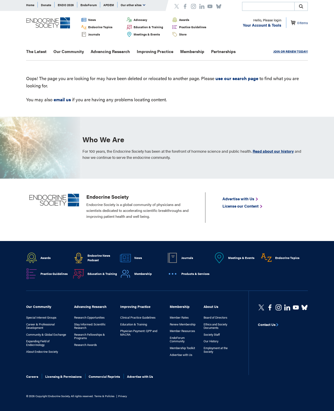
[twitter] (261, 307)
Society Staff (212, 334)
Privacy (122, 396)
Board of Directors (215, 317)
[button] (301, 6)
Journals (94, 34)
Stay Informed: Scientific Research (90, 326)
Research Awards (85, 345)
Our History (211, 341)
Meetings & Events (147, 34)
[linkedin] (295, 307)
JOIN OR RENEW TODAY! (290, 51)
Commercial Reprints (104, 376)
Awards (184, 20)
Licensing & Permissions (63, 376)
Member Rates (179, 317)
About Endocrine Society (42, 351)
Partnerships (223, 51)
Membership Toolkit (182, 348)
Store (183, 34)
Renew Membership (182, 324)
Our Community (68, 51)
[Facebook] (270, 307)
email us (62, 99)
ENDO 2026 (66, 5)
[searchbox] (268, 6)
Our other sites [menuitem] (131, 5)
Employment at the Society (216, 349)
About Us (211, 306)
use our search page (236, 78)
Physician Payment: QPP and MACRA (138, 332)
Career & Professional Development (40, 326)
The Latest (36, 51)
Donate (46, 5)
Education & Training (148, 27)
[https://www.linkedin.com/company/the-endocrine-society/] (287, 307)
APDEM (108, 5)
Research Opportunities (89, 317)
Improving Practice (155, 51)
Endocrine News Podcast (98, 257)
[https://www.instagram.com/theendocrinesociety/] (278, 307)
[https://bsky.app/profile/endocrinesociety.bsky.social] (304, 307)
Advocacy (140, 20)
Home (30, 5)
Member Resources (182, 331)
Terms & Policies (104, 396)
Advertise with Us (181, 355)
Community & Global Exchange (46, 334)
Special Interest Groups (41, 317)
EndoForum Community (177, 339)
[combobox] (268, 6)
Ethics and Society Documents (215, 326)
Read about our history (273, 151)
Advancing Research (110, 51)
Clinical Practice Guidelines (137, 317)
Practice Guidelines (192, 27)
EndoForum (88, 5)
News (92, 20)
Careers (32, 376)
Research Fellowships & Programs (89, 336)
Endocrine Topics (100, 27)
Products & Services (195, 273)
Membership (192, 51)
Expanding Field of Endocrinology (38, 342)
